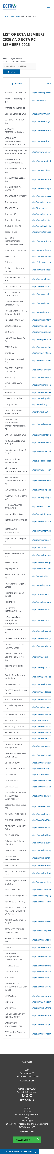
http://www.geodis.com (42, 676)
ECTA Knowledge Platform (27, 1114)
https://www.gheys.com (42, 196)
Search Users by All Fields (15, 61)
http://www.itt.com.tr (41, 506)
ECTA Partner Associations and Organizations (27, 1123)
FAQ (27, 1117)
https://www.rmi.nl (40, 294)
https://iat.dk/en (38, 547)
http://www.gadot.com (41, 692)
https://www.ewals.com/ (42, 726)
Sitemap (27, 1111)
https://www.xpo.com (41, 92)
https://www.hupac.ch (41, 555)
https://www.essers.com (42, 620)
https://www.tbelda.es (41, 179)
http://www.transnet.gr (42, 214)
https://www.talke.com (41, 921)
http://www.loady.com (41, 404)
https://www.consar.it (41, 947)
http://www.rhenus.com (42, 312)
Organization (16, 83)
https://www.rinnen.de (41, 303)
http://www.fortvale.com (42, 707)
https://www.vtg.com (41, 113)
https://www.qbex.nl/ (41, 326)
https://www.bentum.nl (42, 1015)
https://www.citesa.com (42, 795)
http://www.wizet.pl (40, 100)
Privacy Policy (27, 1120)
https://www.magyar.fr (41, 996)
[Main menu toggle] (48, 7)
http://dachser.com (40, 774)
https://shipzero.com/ (41, 262)
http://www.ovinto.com (41, 353)
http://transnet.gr (39, 208)
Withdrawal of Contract (19, 1151)
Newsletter (23, 1139)
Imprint (27, 1108)
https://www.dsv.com (41, 1033)
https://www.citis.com (41, 332)
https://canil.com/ (39, 720)
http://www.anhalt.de (41, 882)
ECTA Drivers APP (27, 1127)
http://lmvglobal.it (39, 412)
